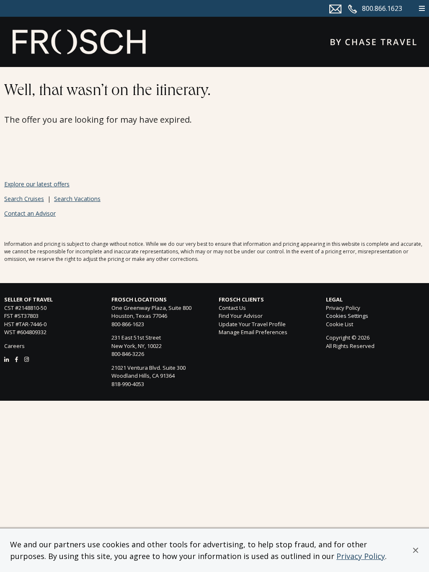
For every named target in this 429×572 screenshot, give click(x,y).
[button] (415, 550)
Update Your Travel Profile (252, 324)
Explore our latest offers (37, 184)
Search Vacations (77, 199)
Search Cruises (24, 199)
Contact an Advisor (30, 213)
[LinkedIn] (6, 359)
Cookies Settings (347, 316)
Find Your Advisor (241, 315)
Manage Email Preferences (253, 332)
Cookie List (339, 324)
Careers (14, 346)
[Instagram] (26, 359)
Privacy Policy (360, 556)
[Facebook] (16, 359)
